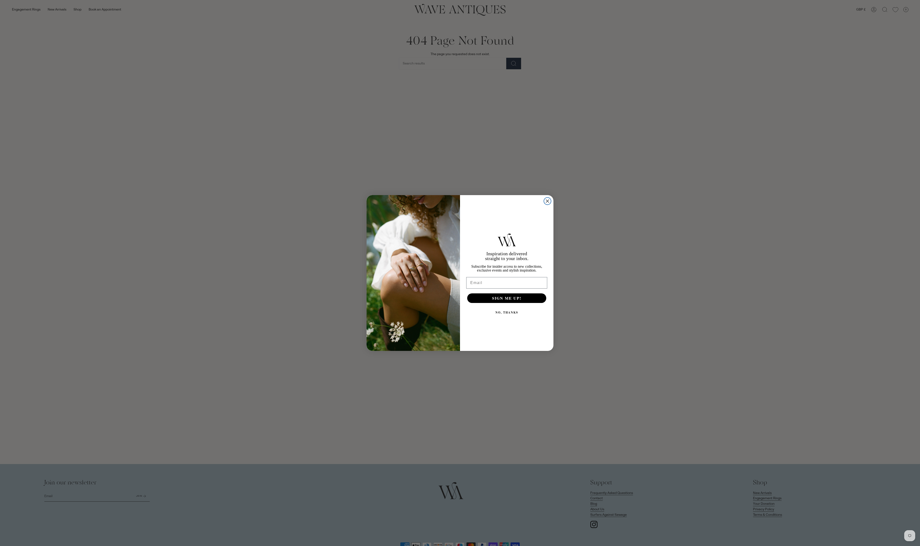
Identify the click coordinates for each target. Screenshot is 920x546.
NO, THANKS (506, 312)
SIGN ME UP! (506, 298)
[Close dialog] (547, 201)
